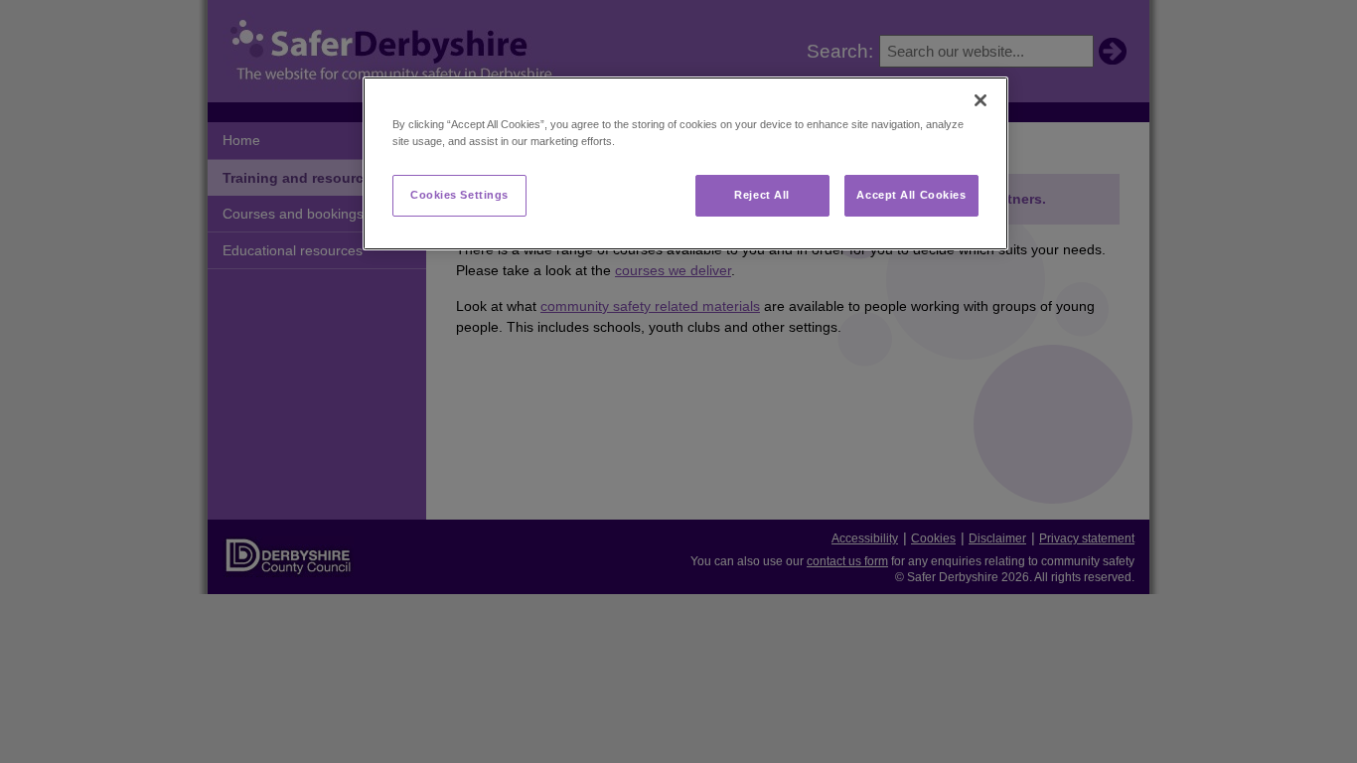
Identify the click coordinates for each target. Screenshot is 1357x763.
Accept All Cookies (911, 195)
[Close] (980, 100)
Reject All (762, 195)
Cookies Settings (459, 195)
